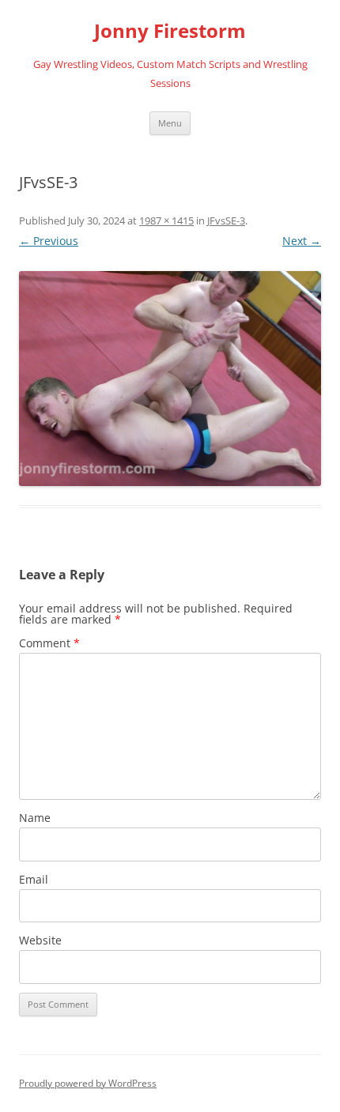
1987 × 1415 (166, 220)
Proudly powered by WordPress (88, 1083)
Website (40, 940)
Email (33, 879)
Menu (170, 123)
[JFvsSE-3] (170, 378)
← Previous (48, 240)
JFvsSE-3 (226, 220)
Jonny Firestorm (170, 31)
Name (35, 817)
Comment (49, 642)
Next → (301, 240)
